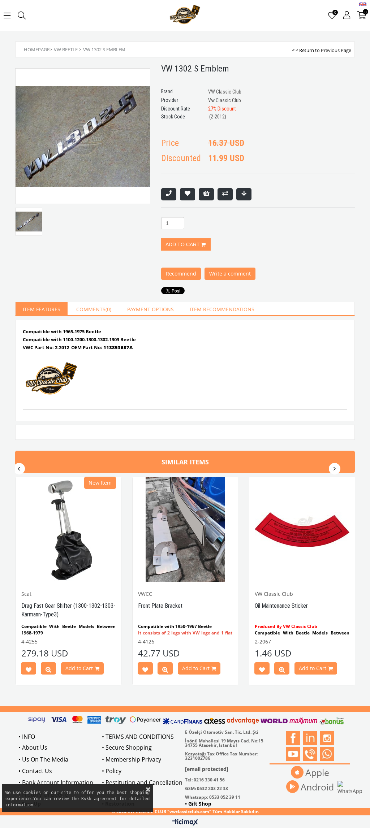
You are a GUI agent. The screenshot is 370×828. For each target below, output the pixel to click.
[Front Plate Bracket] (185, 529)
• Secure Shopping (127, 747)
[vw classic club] (185, 15)
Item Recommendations (222, 309)
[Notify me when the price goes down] (243, 194)
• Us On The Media (43, 759)
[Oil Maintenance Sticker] (301, 529)
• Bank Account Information (55, 782)
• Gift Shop (198, 803)
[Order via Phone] (168, 194)
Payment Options (150, 309)
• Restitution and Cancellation (142, 782)
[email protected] (206, 769)
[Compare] (225, 194)
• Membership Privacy (131, 759)
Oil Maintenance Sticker (281, 605)
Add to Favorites (28, 670)
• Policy (111, 771)
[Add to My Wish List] (206, 194)
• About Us (32, 747)
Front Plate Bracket (160, 605)
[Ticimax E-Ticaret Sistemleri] (185, 822)
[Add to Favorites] (187, 194)
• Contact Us (35, 771)
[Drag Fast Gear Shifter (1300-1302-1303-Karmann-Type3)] (68, 529)
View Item (48, 670)
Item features (41, 309)
